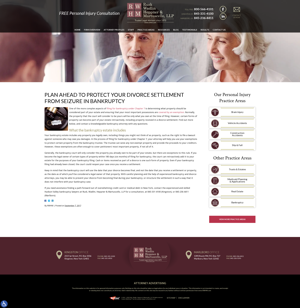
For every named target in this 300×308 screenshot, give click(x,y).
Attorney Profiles (114, 30)
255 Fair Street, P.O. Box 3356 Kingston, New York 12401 (77, 257)
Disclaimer (183, 298)
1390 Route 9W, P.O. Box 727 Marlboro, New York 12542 (207, 257)
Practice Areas (146, 30)
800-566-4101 (204, 9)
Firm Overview (92, 30)
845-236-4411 (204, 18)
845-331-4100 (204, 13)
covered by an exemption (171, 112)
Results (205, 30)
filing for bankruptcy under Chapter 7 (126, 108)
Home (78, 30)
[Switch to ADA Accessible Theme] (4, 303)
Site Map (171, 298)
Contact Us (219, 30)
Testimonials (189, 30)
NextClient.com (151, 299)
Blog (176, 30)
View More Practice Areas (232, 219)
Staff (131, 30)
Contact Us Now (236, 16)
